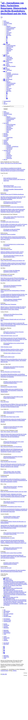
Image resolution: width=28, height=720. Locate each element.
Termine (5, 67)
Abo (2, 17)
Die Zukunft (6, 642)
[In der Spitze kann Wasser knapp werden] (14, 413)
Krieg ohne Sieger (5, 401)
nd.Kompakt (9, 57)
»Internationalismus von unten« (8, 537)
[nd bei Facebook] (6, 40)
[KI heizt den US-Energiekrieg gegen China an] (14, 502)
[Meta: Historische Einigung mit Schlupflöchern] (14, 443)
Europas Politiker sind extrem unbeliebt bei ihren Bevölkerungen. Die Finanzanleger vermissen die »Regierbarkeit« (12, 390)
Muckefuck (8, 59)
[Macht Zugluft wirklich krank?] (12, 353)
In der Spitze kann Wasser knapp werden (10, 416)
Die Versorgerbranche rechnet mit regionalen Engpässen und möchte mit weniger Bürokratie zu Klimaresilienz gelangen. (13, 420)
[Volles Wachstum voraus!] (14, 245)
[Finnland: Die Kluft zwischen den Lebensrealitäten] (14, 203)
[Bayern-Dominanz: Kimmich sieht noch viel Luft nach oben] (14, 315)
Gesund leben (9, 62)
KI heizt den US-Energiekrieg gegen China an (11, 506)
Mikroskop (8, 48)
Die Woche (8, 32)
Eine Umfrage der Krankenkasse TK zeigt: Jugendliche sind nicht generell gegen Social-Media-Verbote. (13, 571)
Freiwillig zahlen (7, 616)
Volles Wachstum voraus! (6, 249)
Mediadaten (6, 627)
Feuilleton (8, 30)
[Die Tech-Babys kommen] (14, 271)
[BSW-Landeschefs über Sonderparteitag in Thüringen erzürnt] (14, 286)
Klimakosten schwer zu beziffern (8, 234)
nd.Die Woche (9, 58)
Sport (7, 31)
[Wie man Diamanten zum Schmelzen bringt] (14, 368)
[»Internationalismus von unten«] (14, 534)
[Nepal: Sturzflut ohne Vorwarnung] (14, 458)
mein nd (5, 103)
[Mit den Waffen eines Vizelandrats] (14, 300)
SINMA (15, 670)
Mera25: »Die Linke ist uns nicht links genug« (11, 163)
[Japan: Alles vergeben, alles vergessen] (14, 428)
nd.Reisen (5, 640)
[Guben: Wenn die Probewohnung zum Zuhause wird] (14, 256)
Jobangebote (6, 625)
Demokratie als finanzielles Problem (9, 386)
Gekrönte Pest (4, 476)
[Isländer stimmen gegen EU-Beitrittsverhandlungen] (14, 190)
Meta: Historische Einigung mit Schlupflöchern (11, 446)
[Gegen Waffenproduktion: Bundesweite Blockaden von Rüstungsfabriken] (14, 517)
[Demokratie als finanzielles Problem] (14, 383)
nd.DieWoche (9, 75)
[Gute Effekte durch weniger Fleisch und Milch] (14, 549)
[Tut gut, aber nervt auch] (14, 564)
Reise (7, 53)
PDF (4, 612)
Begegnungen (9, 49)
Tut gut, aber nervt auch (6, 567)
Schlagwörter (6, 637)
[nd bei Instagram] (6, 39)
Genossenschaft (7, 101)
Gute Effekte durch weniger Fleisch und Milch (11, 552)
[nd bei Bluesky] (6, 37)
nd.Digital (8, 72)
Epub (7, 612)
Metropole (8, 50)
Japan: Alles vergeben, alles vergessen (9, 431)
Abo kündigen (6, 611)
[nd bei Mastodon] (6, 36)
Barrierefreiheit (6, 632)
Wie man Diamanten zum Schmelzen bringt (10, 371)
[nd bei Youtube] (7, 43)
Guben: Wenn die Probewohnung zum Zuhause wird (13, 260)
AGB (4, 634)
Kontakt (5, 623)
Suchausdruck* (6, 106)
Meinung (8, 26)
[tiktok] (6, 97)
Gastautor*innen (7, 620)
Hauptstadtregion (10, 28)
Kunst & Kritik (9, 46)
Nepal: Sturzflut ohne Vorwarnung (8, 461)
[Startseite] (14, 8)
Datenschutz (6, 631)
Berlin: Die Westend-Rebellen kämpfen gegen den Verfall (14, 491)
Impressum (5, 630)
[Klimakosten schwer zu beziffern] (14, 230)
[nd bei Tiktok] (6, 41)
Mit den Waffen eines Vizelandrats (8, 304)
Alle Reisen (9, 70)
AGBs (7, 78)
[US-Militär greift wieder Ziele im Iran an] (14, 218)
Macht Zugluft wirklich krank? (8, 356)
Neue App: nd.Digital (8, 613)
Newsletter (8, 35)
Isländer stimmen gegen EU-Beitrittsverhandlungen (12, 194)
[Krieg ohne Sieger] (14, 398)
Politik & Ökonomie (11, 27)
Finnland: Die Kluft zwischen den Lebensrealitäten (12, 206)
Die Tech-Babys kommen (6, 275)
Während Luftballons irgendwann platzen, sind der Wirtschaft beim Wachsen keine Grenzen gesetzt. (12, 252)
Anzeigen (5, 626)
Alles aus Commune (11, 66)
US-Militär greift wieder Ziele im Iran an (10, 221)
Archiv (5, 636)
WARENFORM (4, 670)
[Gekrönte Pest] (14, 472)
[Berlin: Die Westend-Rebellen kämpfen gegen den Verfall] (14, 487)
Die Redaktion (6, 618)
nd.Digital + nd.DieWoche (12, 74)
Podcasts (8, 33)
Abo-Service (9, 76)
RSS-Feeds (6, 644)
